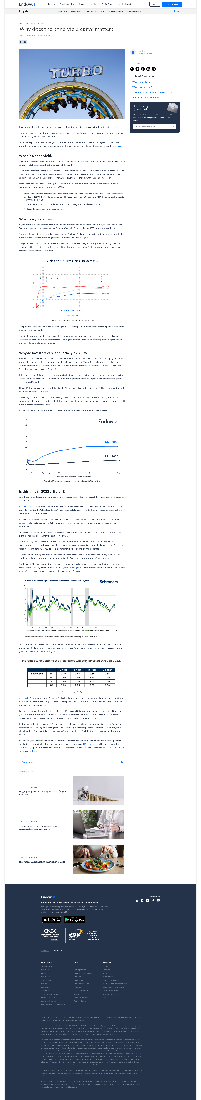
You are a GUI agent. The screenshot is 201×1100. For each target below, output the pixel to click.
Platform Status (80, 1001)
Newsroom (78, 987)
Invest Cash (45, 977)
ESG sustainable (47, 980)
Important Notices (81, 997)
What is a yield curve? (142, 87)
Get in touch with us (110, 991)
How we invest (46, 966)
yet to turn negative (72, 567)
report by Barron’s (29, 698)
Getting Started (80, 970)
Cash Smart (45, 987)
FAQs (105, 973)
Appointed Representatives (113, 987)
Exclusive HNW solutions (50, 994)
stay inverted (39, 651)
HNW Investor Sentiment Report (115, 984)
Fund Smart (45, 991)
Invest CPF (45, 970)
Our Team (77, 977)
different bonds (89, 744)
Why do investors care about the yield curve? (152, 92)
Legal (105, 997)
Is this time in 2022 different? (145, 97)
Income (44, 984)
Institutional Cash (48, 997)
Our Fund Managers (81, 984)
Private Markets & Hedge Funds (53, 1004)
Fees (75, 966)
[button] (51, 4)
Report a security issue (111, 994)
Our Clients (78, 980)
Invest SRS (45, 973)
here (119, 146)
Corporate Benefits (48, 1001)
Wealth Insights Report (112, 980)
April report (29, 506)
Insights (23, 11)
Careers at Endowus (81, 991)
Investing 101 (108, 977)
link (122, 747)
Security (77, 994)
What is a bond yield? (141, 82)
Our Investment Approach (84, 973)
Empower (106, 970)
